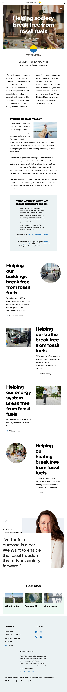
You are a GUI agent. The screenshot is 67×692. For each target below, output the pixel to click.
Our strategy (50, 606)
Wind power (14, 431)
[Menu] (3, 2)
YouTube (41, 632)
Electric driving (45, 374)
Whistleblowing (10, 681)
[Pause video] (61, 8)
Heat (41, 493)
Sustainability (32, 606)
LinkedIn (36, 632)
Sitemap (33, 681)
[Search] (64, 2)
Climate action (12, 606)
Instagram (36, 637)
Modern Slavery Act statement (42, 677)
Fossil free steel (16, 316)
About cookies (23, 681)
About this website (11, 677)
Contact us (11, 645)
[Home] (33, 2)
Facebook (41, 637)
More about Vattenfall (27, 672)
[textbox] (33, 88)
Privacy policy (24, 677)
